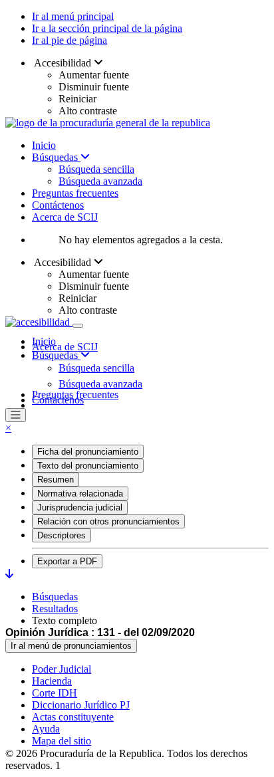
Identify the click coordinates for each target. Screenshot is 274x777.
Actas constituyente (73, 716)
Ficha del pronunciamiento (87, 452)
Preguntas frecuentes (75, 193)
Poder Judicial (61, 669)
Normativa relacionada (80, 494)
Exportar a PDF (67, 561)
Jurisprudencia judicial (79, 507)
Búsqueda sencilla (96, 169)
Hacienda (52, 681)
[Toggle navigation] (77, 326)
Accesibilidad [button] (63, 62)
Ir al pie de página (69, 40)
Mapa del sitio (61, 740)
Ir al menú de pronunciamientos (71, 646)
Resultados (55, 608)
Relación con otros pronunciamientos (108, 521)
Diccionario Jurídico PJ (81, 705)
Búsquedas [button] (56, 355)
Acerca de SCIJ (65, 217)
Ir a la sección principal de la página (107, 28)
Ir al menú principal (73, 16)
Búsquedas (56, 157)
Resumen (55, 480)
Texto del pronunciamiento (87, 466)
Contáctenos (58, 205)
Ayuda (46, 728)
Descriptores (61, 535)
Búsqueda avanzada (100, 181)
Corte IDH (54, 693)
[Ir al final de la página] (9, 574)
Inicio (44, 145)
